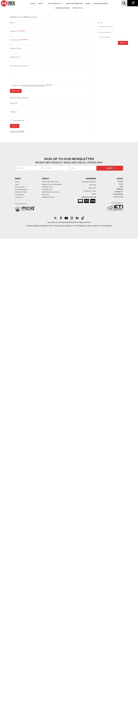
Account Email (19, 40)
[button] (41, 3)
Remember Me (18, 120)
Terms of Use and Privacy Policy (33, 85)
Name (12, 22)
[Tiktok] (82, 218)
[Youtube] (66, 218)
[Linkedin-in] (77, 218)
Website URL (14, 57)
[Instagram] (71, 218)
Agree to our (32, 85)
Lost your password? (17, 131)
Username (17, 31)
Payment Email (15, 48)
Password (13, 112)
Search (123, 43)
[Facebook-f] (60, 218)
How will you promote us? (19, 66)
